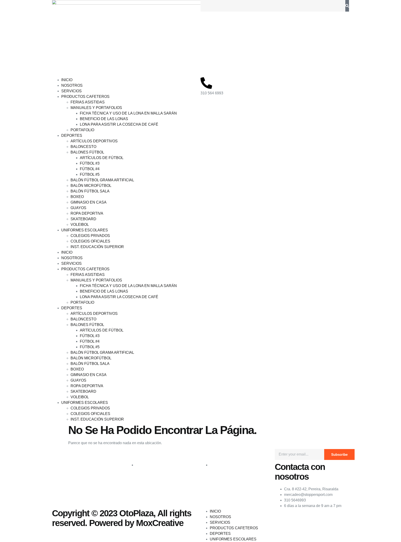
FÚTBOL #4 (90, 169)
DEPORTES (71, 135)
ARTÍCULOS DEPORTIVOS (94, 141)
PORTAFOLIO (82, 130)
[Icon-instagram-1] (70, 455)
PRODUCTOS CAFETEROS (85, 97)
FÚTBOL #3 (90, 163)
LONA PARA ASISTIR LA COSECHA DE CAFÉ (119, 124)
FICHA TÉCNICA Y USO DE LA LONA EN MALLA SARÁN (128, 113)
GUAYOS (78, 208)
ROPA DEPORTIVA (87, 213)
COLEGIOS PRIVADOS (90, 236)
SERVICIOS (71, 91)
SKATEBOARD (83, 219)
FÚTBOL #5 (90, 174)
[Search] (347, 6)
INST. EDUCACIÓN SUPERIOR (97, 247)
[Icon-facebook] (58, 455)
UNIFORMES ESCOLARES (84, 230)
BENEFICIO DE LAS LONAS (104, 119)
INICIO (66, 80)
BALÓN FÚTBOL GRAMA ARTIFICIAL (102, 180)
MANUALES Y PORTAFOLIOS (96, 108)
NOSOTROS (72, 85)
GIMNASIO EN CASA (89, 202)
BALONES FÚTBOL (87, 152)
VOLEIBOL (80, 224)
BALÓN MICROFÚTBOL (91, 186)
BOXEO (77, 197)
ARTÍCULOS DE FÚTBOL (101, 158)
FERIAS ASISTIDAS (88, 102)
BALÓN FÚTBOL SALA (90, 191)
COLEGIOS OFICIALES (90, 241)
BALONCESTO (83, 147)
